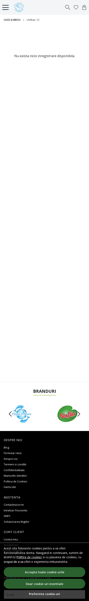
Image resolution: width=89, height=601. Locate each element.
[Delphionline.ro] (20, 7)
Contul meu (11, 539)
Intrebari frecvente (15, 510)
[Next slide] (78, 414)
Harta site (10, 487)
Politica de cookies (29, 557)
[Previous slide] (10, 414)
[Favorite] (75, 7)
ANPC (7, 516)
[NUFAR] (67, 422)
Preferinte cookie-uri (44, 594)
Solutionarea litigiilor (16, 522)
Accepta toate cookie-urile (44, 572)
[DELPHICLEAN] (22, 422)
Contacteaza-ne (14, 504)
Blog (6, 447)
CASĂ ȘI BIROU (12, 20)
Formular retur (13, 453)
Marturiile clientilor (15, 475)
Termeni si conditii (15, 464)
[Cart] (84, 7)
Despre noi (11, 459)
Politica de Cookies (15, 481)
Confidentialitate (14, 470)
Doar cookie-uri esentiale (44, 584)
